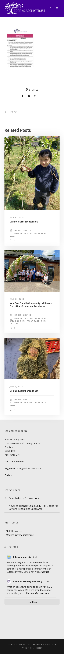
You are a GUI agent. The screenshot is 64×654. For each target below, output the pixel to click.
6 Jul (35, 557)
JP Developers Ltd (22, 557)
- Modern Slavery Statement (18, 534)
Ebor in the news (23, 233)
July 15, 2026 (17, 217)
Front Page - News (37, 321)
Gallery (14, 324)
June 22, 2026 (17, 299)
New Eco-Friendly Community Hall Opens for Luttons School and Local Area (31, 305)
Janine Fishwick (22, 230)
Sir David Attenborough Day (24, 390)
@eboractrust (42, 571)
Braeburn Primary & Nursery (28, 581)
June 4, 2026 (16, 386)
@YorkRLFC (46, 586)
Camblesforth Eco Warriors (24, 221)
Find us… (8, 475)
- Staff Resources (13, 530)
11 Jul (46, 581)
